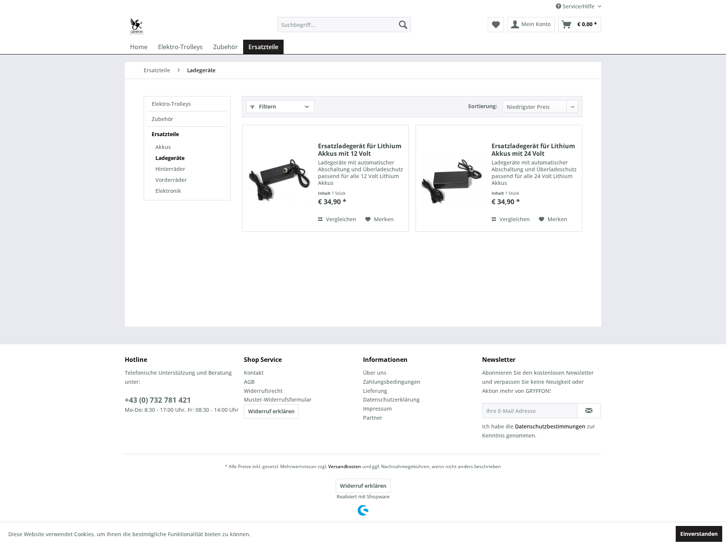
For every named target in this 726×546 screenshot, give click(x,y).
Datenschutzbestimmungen (550, 426)
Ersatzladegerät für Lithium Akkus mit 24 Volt (533, 149)
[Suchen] (403, 24)
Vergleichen (340, 219)
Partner (372, 417)
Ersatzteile (165, 134)
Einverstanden (699, 533)
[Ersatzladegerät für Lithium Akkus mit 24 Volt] (452, 178)
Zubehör (162, 119)
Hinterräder (170, 168)
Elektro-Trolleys (171, 103)
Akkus (163, 146)
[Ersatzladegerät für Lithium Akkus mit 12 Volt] (278, 178)
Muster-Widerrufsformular (278, 399)
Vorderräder (171, 179)
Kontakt (254, 372)
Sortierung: (482, 106)
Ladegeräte (170, 157)
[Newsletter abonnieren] (589, 410)
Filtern (267, 106)
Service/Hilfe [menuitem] (578, 6)
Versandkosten (344, 466)
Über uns (374, 372)
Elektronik (168, 190)
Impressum (377, 408)
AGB (249, 381)
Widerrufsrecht (263, 390)
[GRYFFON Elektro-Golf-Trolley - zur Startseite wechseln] (137, 26)
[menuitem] (344, 24)
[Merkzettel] (496, 24)
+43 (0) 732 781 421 (158, 400)
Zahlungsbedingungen (391, 381)
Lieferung (375, 390)
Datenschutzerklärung (391, 399)
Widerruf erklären (271, 411)
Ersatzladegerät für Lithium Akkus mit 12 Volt (360, 149)
